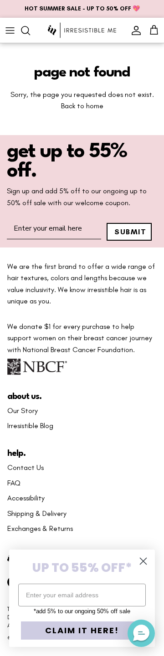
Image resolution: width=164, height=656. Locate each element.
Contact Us (25, 468)
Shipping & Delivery (37, 514)
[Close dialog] (143, 561)
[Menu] (10, 30)
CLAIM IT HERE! (82, 630)
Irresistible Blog (30, 426)
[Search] (30, 30)
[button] (141, 633)
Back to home (82, 106)
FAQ (13, 483)
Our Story (22, 411)
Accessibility (26, 498)
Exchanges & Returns (40, 529)
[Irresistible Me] (82, 30)
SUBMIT (130, 231)
